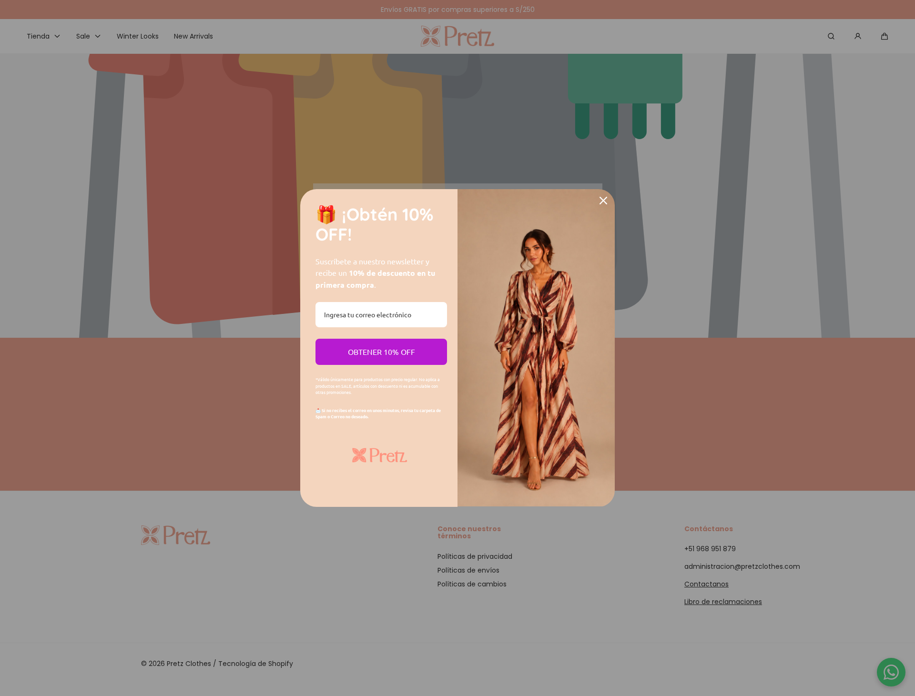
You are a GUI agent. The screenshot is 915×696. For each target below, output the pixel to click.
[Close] (603, 200)
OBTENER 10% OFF (381, 351)
